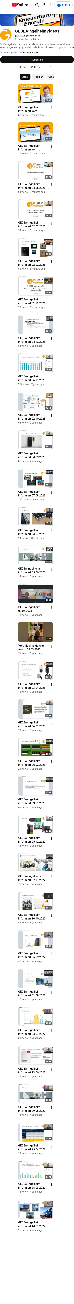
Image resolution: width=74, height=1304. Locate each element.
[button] (50, 67)
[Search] (37, 5)
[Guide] (5, 5)
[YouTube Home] (19, 5)
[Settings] (51, 5)
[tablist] (37, 67)
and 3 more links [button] (30, 52)
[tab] (23, 67)
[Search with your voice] (43, 4)
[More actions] (51, 107)
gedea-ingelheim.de (12, 52)
